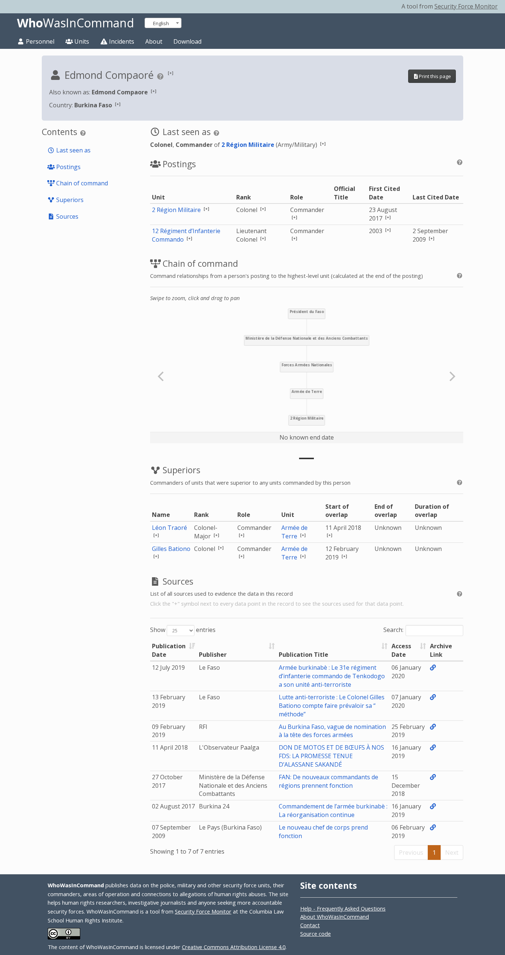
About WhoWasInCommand (334, 916)
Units (81, 41)
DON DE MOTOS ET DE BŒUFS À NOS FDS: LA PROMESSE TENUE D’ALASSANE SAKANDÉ (331, 756)
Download (187, 41)
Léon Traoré (169, 528)
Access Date (401, 650)
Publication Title (303, 654)
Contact (310, 925)
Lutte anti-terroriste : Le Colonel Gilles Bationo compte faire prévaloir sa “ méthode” (331, 705)
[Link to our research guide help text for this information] (161, 76)
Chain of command (81, 183)
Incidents (121, 41)
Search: (393, 630)
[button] (170, 72)
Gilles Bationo (171, 549)
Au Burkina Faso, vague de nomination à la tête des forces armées (332, 731)
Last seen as (73, 150)
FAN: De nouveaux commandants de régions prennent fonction (328, 781)
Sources (66, 216)
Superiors (69, 200)
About (153, 41)
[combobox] (163, 23)
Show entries (183, 630)
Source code (315, 933)
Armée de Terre (294, 532)
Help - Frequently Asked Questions (343, 908)
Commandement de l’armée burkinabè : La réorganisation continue (333, 810)
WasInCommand (75, 23)
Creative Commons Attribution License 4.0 (233, 947)
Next (451, 852)
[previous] (162, 376)
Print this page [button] (435, 76)
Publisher (213, 654)
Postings (68, 167)
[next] (451, 376)
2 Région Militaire (247, 145)
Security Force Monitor (466, 6)
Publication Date (169, 650)
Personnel (39, 41)
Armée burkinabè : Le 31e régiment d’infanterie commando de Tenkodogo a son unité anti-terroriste (332, 676)
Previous (411, 852)
